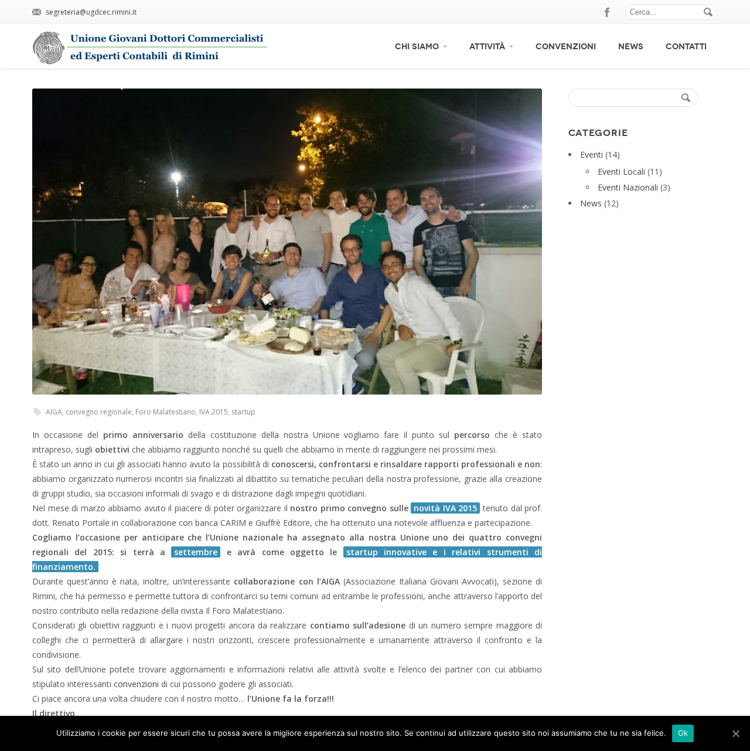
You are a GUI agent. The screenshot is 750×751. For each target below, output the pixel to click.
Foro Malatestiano (165, 412)
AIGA (54, 412)
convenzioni (136, 683)
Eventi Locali (621, 171)
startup (243, 412)
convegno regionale (99, 412)
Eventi (591, 154)
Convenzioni (566, 47)
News (630, 47)
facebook (607, 12)
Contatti (686, 47)
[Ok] (735, 733)
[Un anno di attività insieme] (287, 242)
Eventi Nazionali (628, 187)
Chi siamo (417, 47)
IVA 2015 (213, 412)
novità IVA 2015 (445, 508)
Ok (683, 733)
